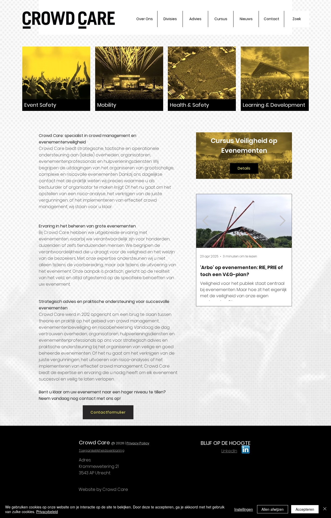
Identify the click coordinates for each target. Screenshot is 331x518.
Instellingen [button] (243, 509)
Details (244, 168)
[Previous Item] (205, 221)
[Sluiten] (325, 509)
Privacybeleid (47, 511)
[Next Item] (282, 221)
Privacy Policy (137, 443)
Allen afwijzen (272, 509)
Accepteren (305, 509)
